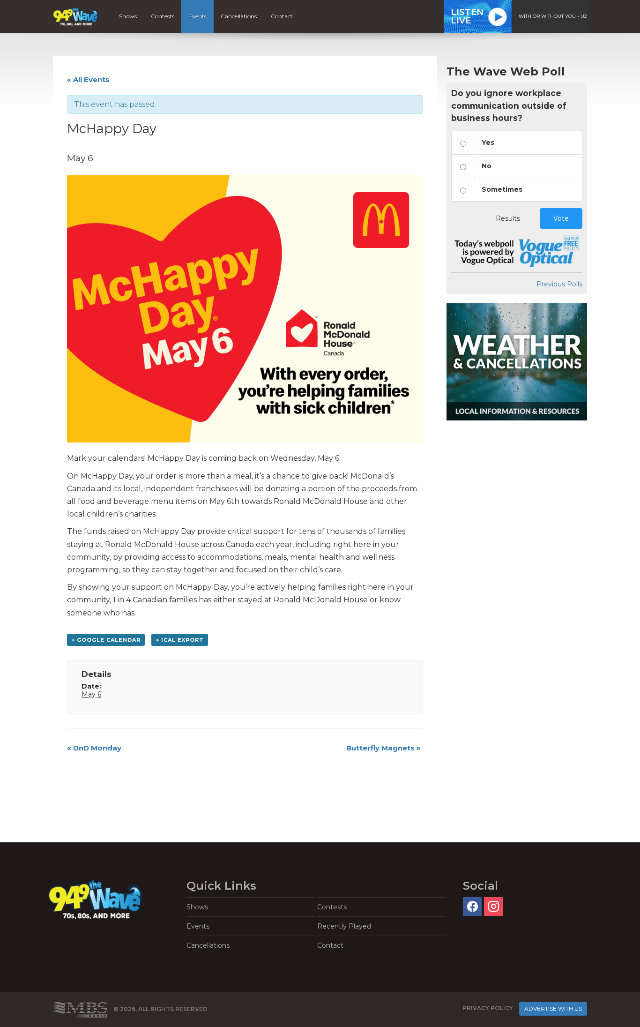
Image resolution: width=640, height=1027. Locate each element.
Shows (128, 16)
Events (197, 16)
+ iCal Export (180, 640)
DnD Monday (94, 747)
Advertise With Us (553, 1008)
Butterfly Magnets (383, 747)
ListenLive (467, 16)
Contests (162, 16)
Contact (282, 16)
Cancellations (239, 16)
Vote (561, 218)
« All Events (88, 79)
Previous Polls (559, 284)
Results (508, 218)
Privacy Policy (487, 1008)
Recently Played (344, 926)
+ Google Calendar (106, 640)
